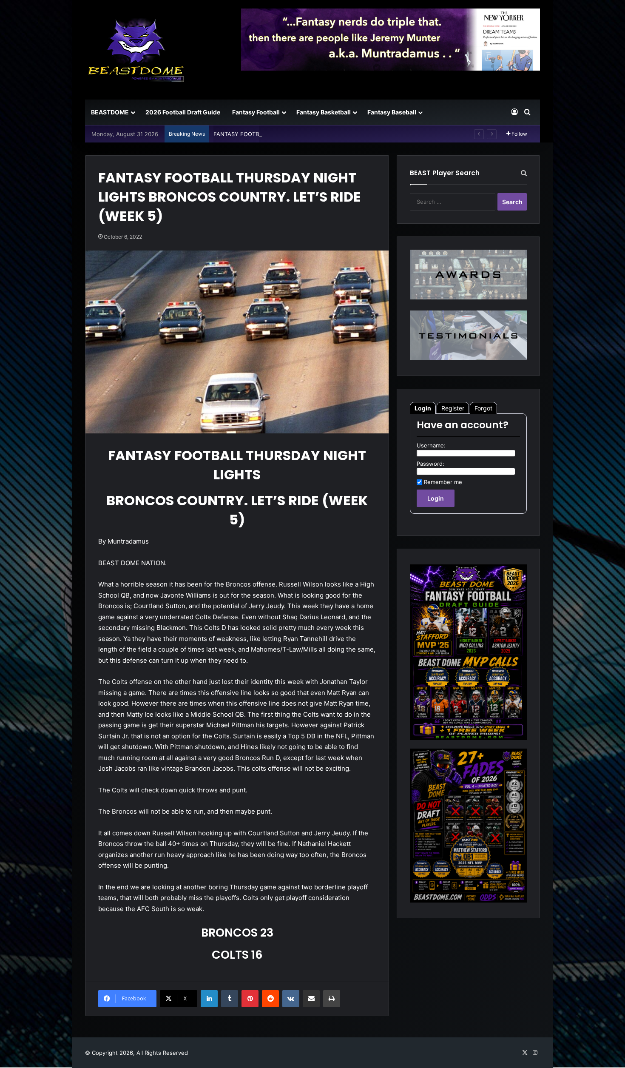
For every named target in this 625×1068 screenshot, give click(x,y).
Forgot (483, 408)
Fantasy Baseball (391, 112)
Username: (431, 445)
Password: (430, 463)
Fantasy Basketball (323, 112)
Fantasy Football (256, 112)
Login (423, 408)
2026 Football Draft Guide (182, 112)
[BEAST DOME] (136, 50)
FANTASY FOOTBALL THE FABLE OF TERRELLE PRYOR (285, 134)
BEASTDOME (110, 112)
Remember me (443, 481)
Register (452, 408)
